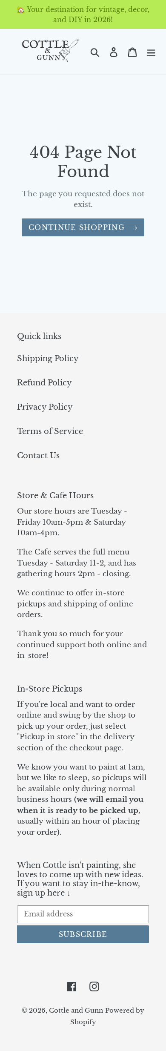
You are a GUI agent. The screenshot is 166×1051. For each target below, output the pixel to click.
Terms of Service (50, 431)
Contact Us (38, 455)
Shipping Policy (48, 358)
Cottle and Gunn (76, 1010)
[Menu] (151, 52)
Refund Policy (44, 383)
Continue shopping (77, 227)
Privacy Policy (45, 407)
